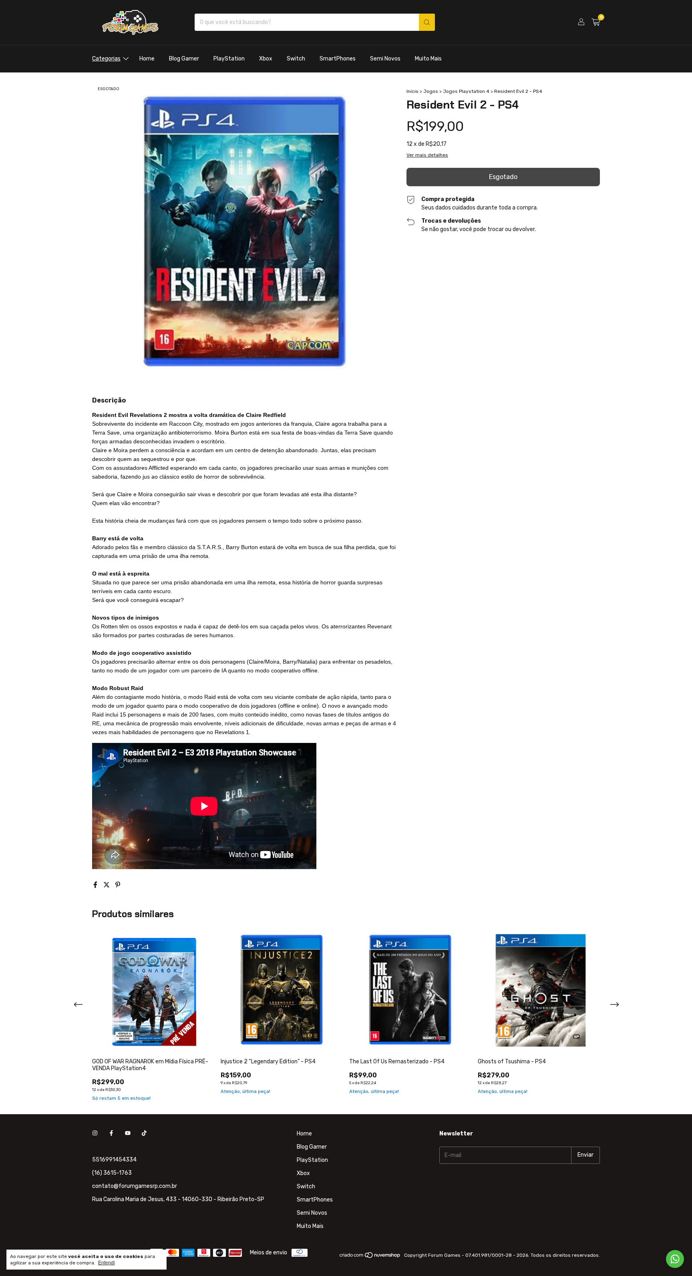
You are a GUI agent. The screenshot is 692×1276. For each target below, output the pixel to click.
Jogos (430, 91)
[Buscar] (427, 22)
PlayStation (229, 58)
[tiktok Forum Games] (144, 1133)
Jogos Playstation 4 (466, 91)
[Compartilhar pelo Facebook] (96, 885)
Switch (296, 58)
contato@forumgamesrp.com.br (134, 1186)
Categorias (106, 58)
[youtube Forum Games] (128, 1133)
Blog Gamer (184, 58)
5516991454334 (114, 1159)
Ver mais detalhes (427, 155)
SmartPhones (338, 58)
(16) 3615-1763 (112, 1172)
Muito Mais (428, 58)
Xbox (265, 58)
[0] (595, 22)
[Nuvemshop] (370, 1257)
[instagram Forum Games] (95, 1133)
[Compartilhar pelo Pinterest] (118, 885)
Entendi (106, 1263)
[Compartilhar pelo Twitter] (107, 885)
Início (412, 91)
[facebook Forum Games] (111, 1133)
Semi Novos (385, 58)
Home (147, 58)
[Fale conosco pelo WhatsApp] (675, 1259)
